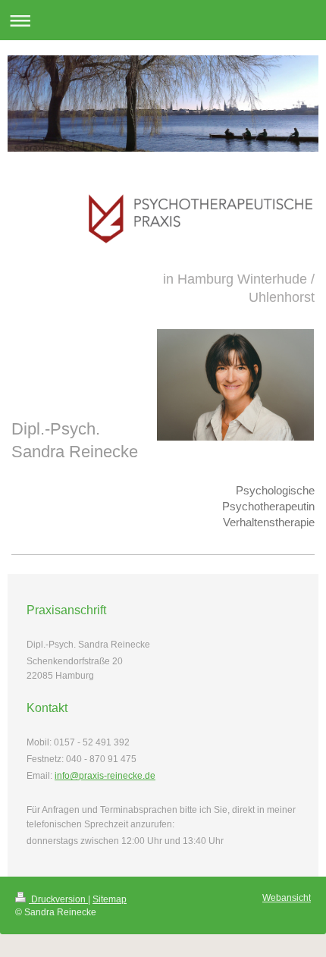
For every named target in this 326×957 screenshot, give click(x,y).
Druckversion (58, 899)
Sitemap (109, 899)
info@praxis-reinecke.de (105, 775)
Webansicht (286, 898)
